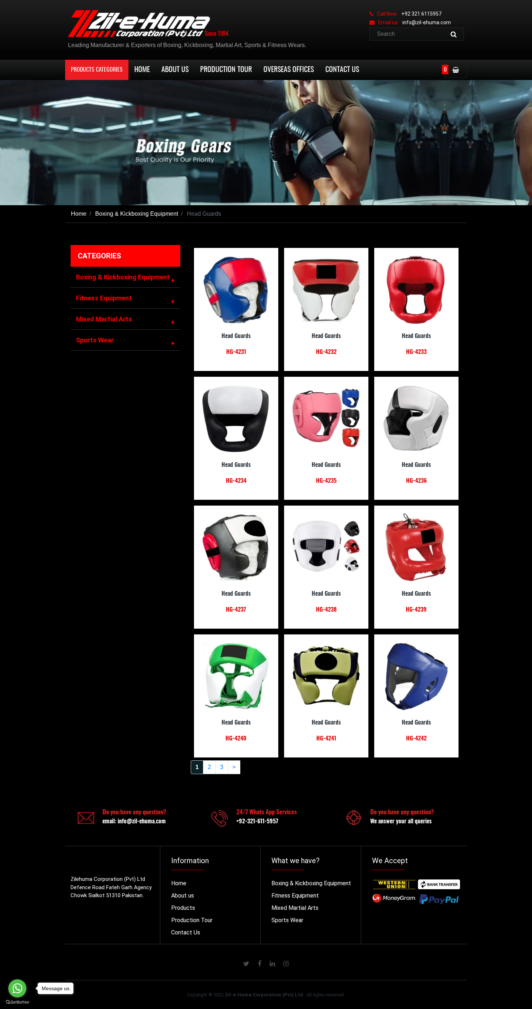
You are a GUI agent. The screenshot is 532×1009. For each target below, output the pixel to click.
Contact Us (185, 932)
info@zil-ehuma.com (426, 22)
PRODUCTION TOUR (226, 69)
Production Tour (191, 920)
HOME (142, 69)
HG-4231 (236, 352)
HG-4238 (326, 610)
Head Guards (236, 336)
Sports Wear (125, 341)
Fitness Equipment (125, 299)
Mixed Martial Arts (125, 320)
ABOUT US (175, 69)
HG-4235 (326, 481)
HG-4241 (326, 739)
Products (183, 907)
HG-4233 (416, 352)
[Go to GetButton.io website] (17, 1002)
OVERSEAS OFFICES (288, 69)
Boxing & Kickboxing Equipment (136, 214)
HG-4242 (416, 739)
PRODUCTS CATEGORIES (97, 70)
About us (182, 895)
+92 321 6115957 (421, 14)
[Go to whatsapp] (17, 988)
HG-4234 (236, 481)
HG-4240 (235, 739)
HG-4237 (236, 610)
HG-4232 (326, 352)
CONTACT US (342, 69)
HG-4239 (416, 610)
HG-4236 (416, 481)
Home (78, 214)
